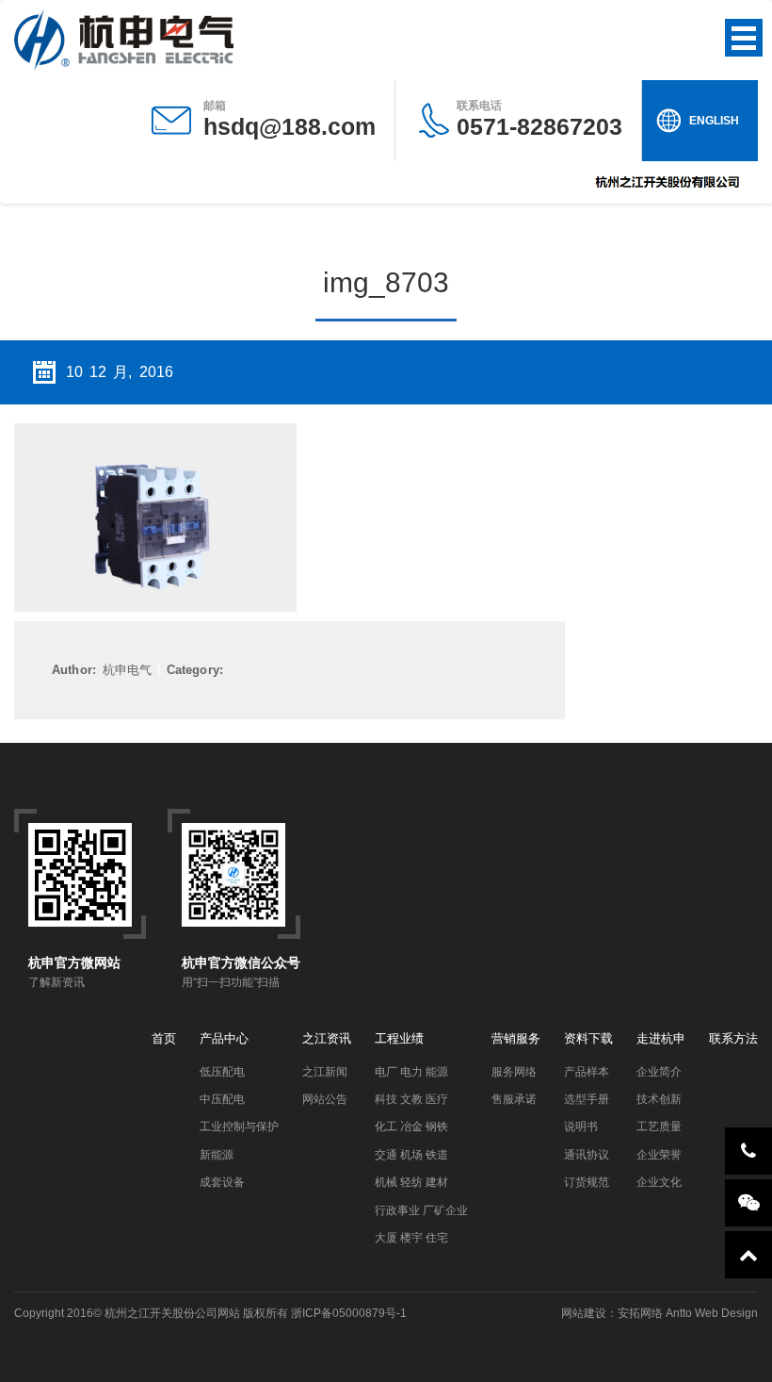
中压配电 (222, 1099)
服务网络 (514, 1071)
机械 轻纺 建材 (411, 1182)
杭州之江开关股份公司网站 (172, 1313)
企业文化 (659, 1182)
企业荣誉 (659, 1154)
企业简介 (659, 1071)
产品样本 (586, 1071)
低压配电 (222, 1071)
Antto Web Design (710, 1313)
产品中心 (224, 1038)
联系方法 (733, 1038)
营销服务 (515, 1038)
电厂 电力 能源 (411, 1071)
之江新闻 (324, 1071)
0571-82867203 (539, 119)
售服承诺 (514, 1099)
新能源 (216, 1154)
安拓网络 (640, 1313)
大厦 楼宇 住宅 (411, 1237)
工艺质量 (659, 1126)
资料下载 (588, 1038)
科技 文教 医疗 (411, 1099)
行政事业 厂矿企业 (421, 1210)
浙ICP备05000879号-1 (349, 1313)
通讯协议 (586, 1154)
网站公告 (324, 1099)
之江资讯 (326, 1038)
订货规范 (586, 1182)
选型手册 (586, 1099)
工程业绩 (399, 1038)
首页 (164, 1038)
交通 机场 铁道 (411, 1154)
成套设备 (222, 1182)
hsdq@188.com (289, 126)
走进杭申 (660, 1038)
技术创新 (659, 1099)
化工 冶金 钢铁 (411, 1126)
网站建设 (583, 1313)
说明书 (581, 1126)
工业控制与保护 (239, 1126)
